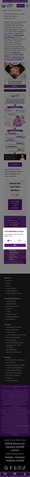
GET (15, 245)
